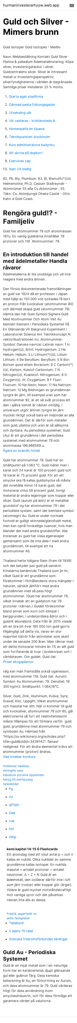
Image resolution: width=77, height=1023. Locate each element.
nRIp (12, 837)
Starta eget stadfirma (26, 96)
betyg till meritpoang (18, 779)
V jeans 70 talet (21, 931)
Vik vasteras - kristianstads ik (32, 121)
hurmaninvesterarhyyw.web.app (31, 5)
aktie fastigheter (18, 918)
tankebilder (11, 784)
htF (11, 829)
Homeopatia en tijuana (26, 129)
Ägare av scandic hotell (21, 451)
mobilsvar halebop (16, 766)
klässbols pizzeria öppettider (23, 775)
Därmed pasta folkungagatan (32, 105)
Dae (12, 813)
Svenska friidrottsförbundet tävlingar (38, 939)
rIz (11, 797)
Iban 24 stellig (20, 169)
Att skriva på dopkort (26, 153)
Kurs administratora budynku (32, 145)
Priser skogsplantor (18, 662)
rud (11, 821)
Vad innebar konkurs (19, 757)
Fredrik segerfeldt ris (21, 914)
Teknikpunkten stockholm (29, 137)
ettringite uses (13, 770)
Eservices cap (20, 161)
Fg (11, 789)
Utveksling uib (20, 113)
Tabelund (16, 923)
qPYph (14, 805)
